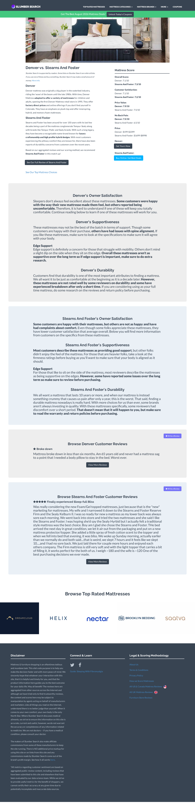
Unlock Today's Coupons (120, 14)
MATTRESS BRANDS (146, 7)
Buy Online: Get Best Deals (128, 158)
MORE (164, 7)
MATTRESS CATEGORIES (120, 7)
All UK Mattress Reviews (141, 692)
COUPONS (177, 7)
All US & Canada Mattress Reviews (146, 686)
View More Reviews (97, 464)
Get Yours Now (123, 146)
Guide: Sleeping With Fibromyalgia (86, 671)
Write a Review (173, 436)
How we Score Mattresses (141, 681)
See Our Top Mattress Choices (41, 172)
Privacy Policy (136, 675)
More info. (36, 80)
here (53, 759)
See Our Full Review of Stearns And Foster (47, 162)
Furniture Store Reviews (140, 697)
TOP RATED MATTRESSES (94, 7)
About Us (133, 664)
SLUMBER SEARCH (28, 6)
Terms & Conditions (138, 670)
